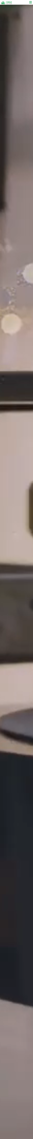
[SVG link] (6, 2)
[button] (30, 2)
